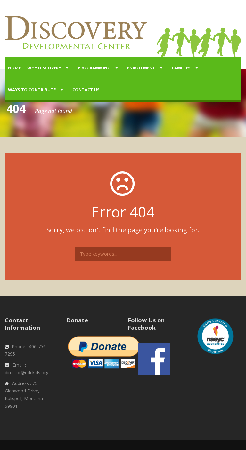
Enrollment (141, 68)
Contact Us (86, 89)
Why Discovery (44, 68)
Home (14, 68)
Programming (94, 68)
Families (181, 68)
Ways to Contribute (32, 89)
